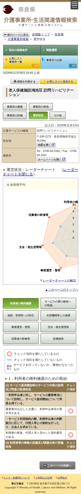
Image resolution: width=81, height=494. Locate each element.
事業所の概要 (15, 106)
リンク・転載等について (16, 477)
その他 (58, 115)
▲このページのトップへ (61, 289)
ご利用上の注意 (43, 477)
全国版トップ (41, 34)
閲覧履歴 (51, 49)
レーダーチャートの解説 (59, 280)
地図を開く (45, 144)
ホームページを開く (50, 159)
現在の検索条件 (18, 49)
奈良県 (59, 34)
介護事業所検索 (18, 39)
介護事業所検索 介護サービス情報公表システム (40, 22)
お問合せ (62, 477)
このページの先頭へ (59, 465)
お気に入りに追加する (59, 81)
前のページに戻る (17, 34)
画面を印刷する (26, 81)
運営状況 (38, 115)
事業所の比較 (61, 63)
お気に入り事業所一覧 (24, 62)
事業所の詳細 (15, 115)
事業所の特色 (41, 106)
